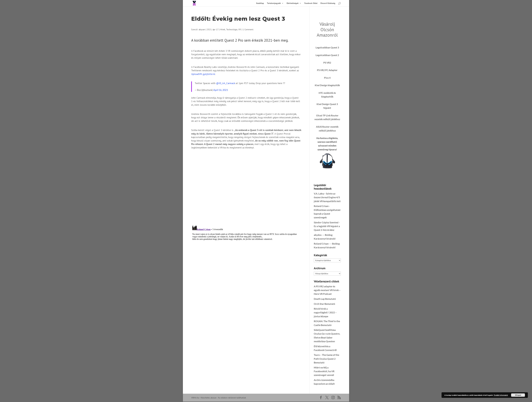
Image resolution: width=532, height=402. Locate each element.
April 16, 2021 (220, 90)
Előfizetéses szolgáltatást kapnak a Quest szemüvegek (327, 213)
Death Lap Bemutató (325, 298)
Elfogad (518, 395)
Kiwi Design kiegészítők (327, 85)
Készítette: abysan (208, 397)
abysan (202, 29)
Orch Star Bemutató (324, 303)
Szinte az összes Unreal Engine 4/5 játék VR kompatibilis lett (327, 197)
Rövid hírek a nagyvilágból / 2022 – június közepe (325, 312)
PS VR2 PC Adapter (327, 70)
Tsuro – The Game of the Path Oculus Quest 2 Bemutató (326, 358)
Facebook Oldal (310, 3)
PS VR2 (327, 62)
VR (239, 29)
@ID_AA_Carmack (225, 83)
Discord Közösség (327, 3)
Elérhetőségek (293, 3)
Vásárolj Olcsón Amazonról (327, 29)
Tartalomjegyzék (274, 3)
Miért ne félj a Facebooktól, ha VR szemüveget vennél (324, 371)
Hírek (222, 29)
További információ (501, 395)
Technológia (231, 29)
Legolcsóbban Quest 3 (327, 47)
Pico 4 (327, 77)
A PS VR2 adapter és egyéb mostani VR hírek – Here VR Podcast (327, 290)
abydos (317, 234)
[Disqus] (246, 187)
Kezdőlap (260, 3)
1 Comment (248, 29)
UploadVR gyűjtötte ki (203, 74)
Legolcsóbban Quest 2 (327, 55)
